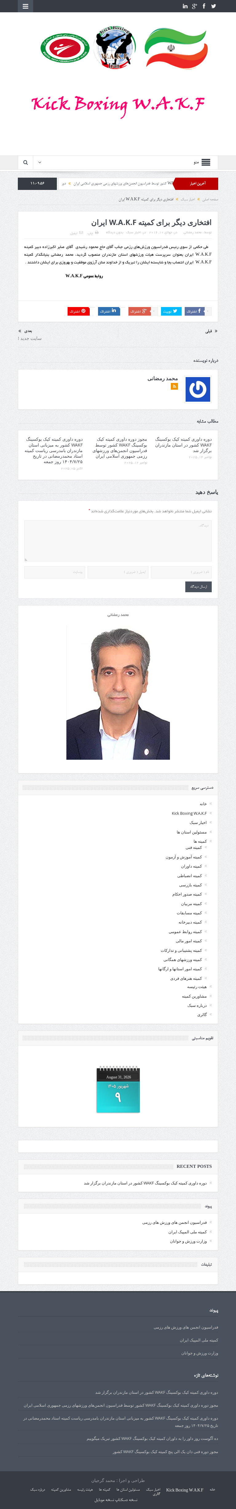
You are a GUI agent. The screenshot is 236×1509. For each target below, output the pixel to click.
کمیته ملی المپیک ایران (187, 1232)
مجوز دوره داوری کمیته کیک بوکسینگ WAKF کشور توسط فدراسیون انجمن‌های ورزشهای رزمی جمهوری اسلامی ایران (119, 447)
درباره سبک (197, 1005)
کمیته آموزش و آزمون (184, 857)
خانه (203, 803)
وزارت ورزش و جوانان (188, 1241)
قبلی (208, 331)
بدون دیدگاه (114, 232)
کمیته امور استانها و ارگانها (180, 968)
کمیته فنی (194, 847)
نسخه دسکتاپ (126, 1500)
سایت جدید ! (30, 338)
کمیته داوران (191, 866)
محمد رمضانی (192, 232)
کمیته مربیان (191, 903)
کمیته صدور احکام (187, 894)
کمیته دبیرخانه (190, 922)
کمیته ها (200, 841)
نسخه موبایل (104, 1500)
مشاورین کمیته (194, 996)
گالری (202, 1014)
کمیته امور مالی (189, 941)
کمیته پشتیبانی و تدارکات (181, 950)
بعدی (28, 331)
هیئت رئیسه (197, 986)
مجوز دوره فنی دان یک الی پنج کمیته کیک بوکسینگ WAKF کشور (165, 1451)
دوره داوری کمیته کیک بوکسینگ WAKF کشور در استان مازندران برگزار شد (183, 444)
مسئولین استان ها (192, 832)
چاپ (90, 233)
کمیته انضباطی (189, 875)
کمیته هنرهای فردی (186, 978)
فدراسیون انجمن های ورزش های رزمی (174, 1222)
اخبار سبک (133, 232)
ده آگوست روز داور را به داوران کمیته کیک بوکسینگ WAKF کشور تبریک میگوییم (152, 1438)
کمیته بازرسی (190, 885)
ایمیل (73, 233)
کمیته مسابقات (189, 913)
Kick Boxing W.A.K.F (189, 813)
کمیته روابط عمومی (185, 931)
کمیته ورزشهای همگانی (182, 959)
